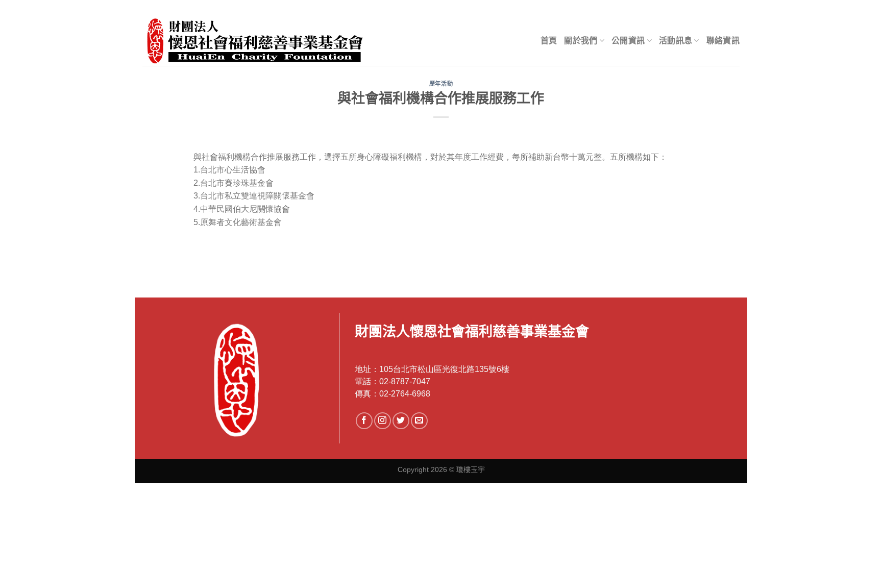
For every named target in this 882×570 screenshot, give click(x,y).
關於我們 (580, 40)
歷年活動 (441, 84)
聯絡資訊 (723, 40)
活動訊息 (675, 40)
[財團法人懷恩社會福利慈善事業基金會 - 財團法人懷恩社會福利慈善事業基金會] (270, 40)
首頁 (549, 40)
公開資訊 (628, 40)
